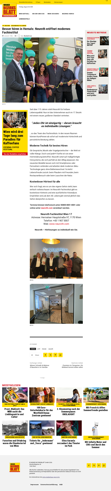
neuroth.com (47, 208)
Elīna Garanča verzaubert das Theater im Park (68, 443)
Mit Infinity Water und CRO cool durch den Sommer (95, 445)
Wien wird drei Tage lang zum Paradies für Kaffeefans (13, 137)
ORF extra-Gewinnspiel (42, 437)
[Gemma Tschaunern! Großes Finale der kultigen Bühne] (103, 72)
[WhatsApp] (60, 355)
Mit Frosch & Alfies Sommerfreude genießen (95, 409)
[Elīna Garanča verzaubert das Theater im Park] (69, 428)
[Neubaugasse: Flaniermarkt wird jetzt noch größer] (103, 89)
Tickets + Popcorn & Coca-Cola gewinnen (69, 404)
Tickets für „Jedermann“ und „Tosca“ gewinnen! (41, 442)
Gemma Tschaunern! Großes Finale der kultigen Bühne (92, 76)
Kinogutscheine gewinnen (93, 38)
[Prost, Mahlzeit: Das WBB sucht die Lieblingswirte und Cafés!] (15, 395)
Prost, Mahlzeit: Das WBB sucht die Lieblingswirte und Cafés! (14, 413)
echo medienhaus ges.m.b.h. (51, 477)
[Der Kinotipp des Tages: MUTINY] (104, 40)
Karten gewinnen (69, 437)
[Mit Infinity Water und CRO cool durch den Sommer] (96, 428)
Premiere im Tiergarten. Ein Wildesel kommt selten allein (72, 366)
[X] (50, 355)
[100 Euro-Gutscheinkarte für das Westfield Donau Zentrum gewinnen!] (42, 395)
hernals (44, 349)
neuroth (50, 349)
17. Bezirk (6, 25)
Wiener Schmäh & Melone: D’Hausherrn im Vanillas (39, 366)
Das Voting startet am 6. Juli (15, 404)
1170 (38, 349)
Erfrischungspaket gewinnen (96, 438)
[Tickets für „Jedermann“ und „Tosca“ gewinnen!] (42, 428)
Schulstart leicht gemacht (42, 404)
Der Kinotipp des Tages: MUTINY (91, 43)
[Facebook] (45, 355)
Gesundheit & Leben (18, 25)
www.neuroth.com (59, 224)
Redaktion (28, 36)
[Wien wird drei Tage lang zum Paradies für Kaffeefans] (15, 120)
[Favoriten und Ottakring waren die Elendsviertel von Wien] (15, 428)
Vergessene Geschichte (15, 437)
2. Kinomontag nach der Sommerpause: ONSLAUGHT (68, 412)
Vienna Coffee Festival (11, 148)
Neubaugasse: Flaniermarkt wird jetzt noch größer (92, 92)
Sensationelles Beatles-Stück (93, 69)
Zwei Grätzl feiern (91, 86)
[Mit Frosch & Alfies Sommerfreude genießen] (96, 395)
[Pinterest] (55, 355)
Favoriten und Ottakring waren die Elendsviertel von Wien (14, 443)
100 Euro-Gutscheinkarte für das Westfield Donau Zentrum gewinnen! (41, 411)
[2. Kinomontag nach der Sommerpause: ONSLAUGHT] (69, 395)
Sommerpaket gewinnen (96, 404)
